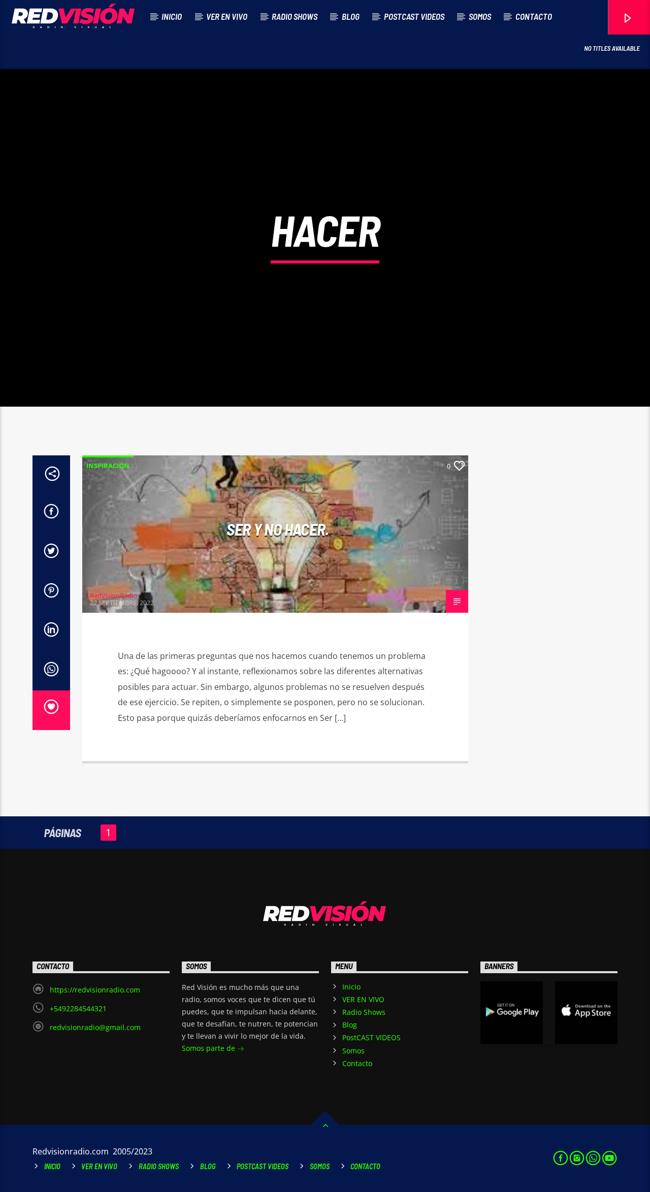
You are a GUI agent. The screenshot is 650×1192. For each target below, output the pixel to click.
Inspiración (107, 465)
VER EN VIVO (226, 16)
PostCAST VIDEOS (414, 16)
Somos (480, 16)
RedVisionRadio (113, 595)
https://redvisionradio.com (95, 990)
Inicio (171, 16)
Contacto (533, 16)
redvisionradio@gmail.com (95, 1027)
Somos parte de (209, 1048)
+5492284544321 (78, 1008)
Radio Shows (294, 16)
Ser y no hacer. (277, 529)
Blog (351, 16)
